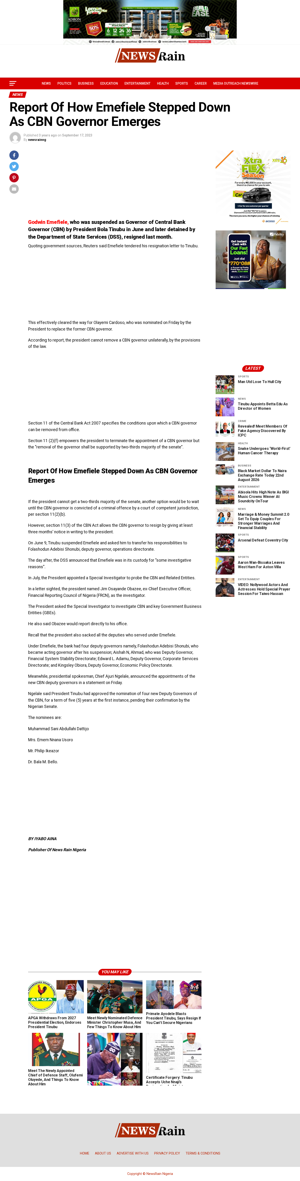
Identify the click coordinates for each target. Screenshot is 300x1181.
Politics (64, 83)
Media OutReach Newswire (235, 83)
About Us (103, 1153)
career (201, 83)
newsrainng (37, 140)
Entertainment (137, 83)
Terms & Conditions (203, 1153)
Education (109, 83)
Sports (181, 83)
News (46, 83)
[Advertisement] (115, 183)
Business (86, 83)
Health (163, 83)
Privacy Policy (167, 1153)
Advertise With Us (133, 1153)
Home (84, 1153)
